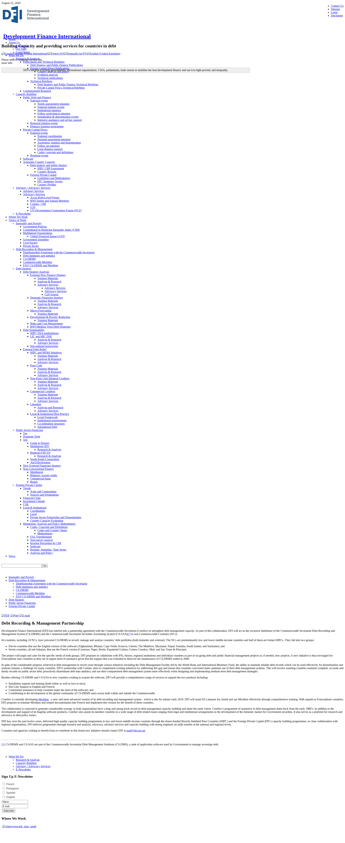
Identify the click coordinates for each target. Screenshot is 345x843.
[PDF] (5, 615)
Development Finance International (47, 36)
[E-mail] (24, 615)
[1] (128, 634)
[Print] (14, 615)
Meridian (43, 699)
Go (44, 565)
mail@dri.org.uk (135, 730)
